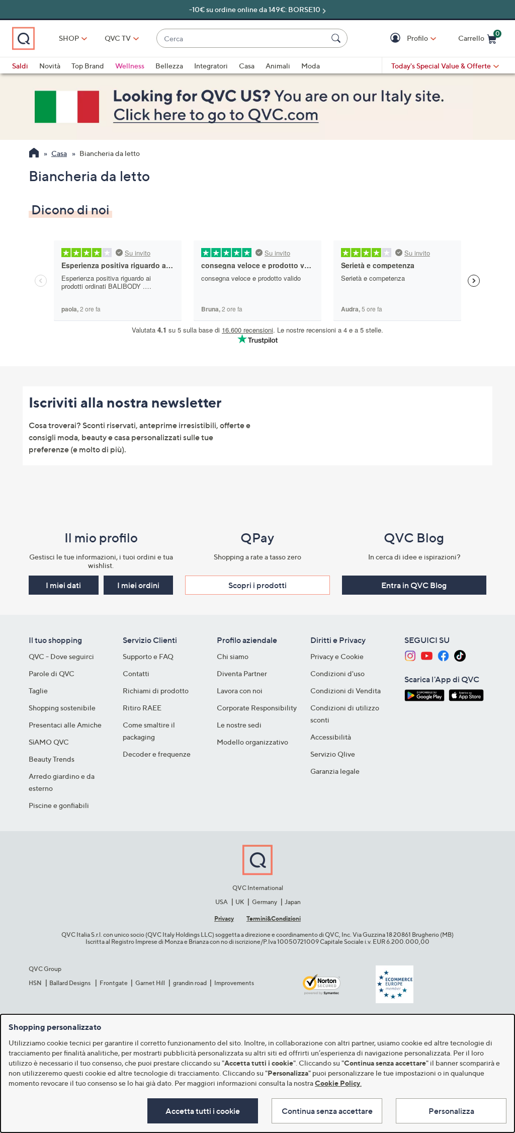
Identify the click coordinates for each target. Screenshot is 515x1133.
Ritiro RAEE (142, 707)
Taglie (38, 690)
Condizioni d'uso (337, 673)
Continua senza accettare (327, 1111)
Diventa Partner (242, 673)
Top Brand (87, 65)
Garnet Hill (150, 983)
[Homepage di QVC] (34, 154)
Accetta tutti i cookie (202, 1111)
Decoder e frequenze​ (157, 754)
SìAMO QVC (49, 742)
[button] (397, 38)
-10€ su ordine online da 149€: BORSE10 (254, 9)
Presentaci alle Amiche (65, 724)
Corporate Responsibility (257, 707)
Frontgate (114, 983)
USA (221, 902)
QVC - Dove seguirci (61, 656)
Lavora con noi (240, 690)
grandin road (190, 983)
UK (239, 902)
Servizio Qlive (332, 754)
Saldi (20, 65)
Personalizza (451, 1111)
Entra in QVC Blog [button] (414, 585)
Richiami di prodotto (156, 690)
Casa (246, 65)
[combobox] (242, 38)
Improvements (234, 983)
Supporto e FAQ (148, 656)
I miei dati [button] (63, 585)
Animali (278, 65)
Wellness (129, 65)
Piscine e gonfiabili (59, 805)
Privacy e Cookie (337, 656)
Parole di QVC (51, 673)
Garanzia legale (335, 771)
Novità (49, 65)
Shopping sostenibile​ (62, 707)
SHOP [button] (69, 38)
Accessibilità (330, 737)
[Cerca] (337, 38)
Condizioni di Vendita (345, 690)
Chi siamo (232, 656)
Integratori (211, 65)
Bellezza (169, 65)
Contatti (136, 673)
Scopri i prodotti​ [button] (257, 585)
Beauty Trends (51, 759)
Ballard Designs (70, 983)
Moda (310, 65)
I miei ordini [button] (138, 585)
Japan (293, 902)
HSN (35, 983)
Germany (264, 902)
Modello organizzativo (252, 742)
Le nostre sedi (239, 724)
